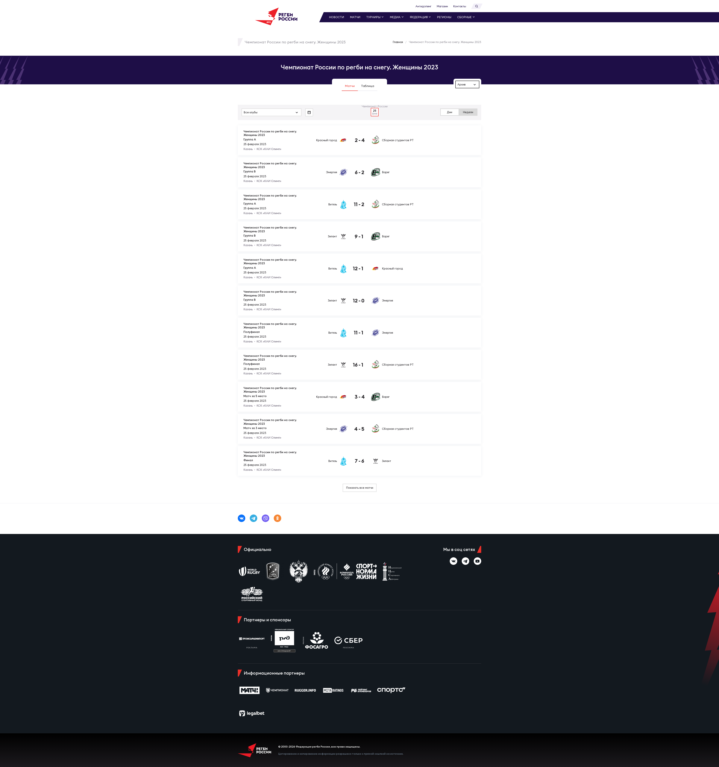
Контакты (459, 6)
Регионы (444, 17)
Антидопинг (423, 6)
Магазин (442, 6)
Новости (336, 17)
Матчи (355, 17)
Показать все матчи (359, 487)
